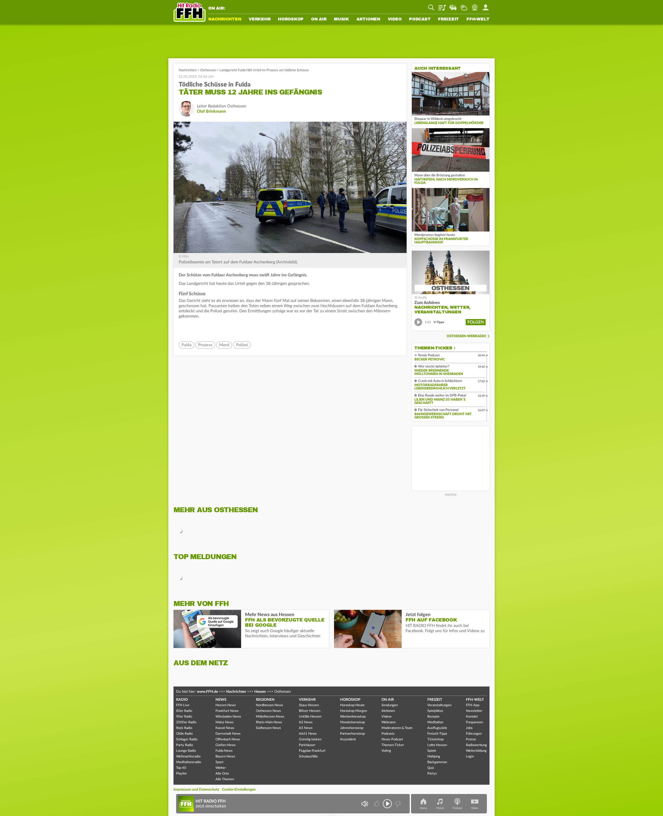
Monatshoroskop (352, 722)
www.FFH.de (207, 692)
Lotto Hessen (437, 745)
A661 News (308, 733)
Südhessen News (268, 728)
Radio (182, 700)
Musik (341, 19)
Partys (432, 773)
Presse (471, 739)
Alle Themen (224, 779)
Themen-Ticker (433, 348)
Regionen (265, 700)
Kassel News (224, 728)
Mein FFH (485, 6)
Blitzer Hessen (309, 711)
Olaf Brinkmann (211, 111)
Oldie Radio (184, 733)
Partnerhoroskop (352, 733)
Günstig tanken (310, 739)
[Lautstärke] (364, 803)
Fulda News (224, 751)
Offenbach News (227, 739)
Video (395, 19)
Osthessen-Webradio (466, 336)
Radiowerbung (476, 745)
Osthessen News (268, 711)
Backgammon (437, 762)
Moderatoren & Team (397, 728)
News (220, 700)
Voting (386, 751)
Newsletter (474, 711)
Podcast (419, 19)
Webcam (475, 6)
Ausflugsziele (437, 728)
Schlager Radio (186, 739)
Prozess (205, 345)
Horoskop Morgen (353, 711)
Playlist (442, 6)
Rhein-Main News (269, 722)
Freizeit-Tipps (437, 733)
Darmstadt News (228, 733)
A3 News (306, 722)
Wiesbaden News (228, 716)
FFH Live (182, 705)
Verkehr (259, 19)
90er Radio (184, 716)
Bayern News (225, 756)
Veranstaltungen (439, 705)
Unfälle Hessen (310, 716)
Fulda (186, 345)
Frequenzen (474, 722)
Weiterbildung (476, 751)
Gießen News (225, 745)
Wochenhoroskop (353, 716)
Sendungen (389, 705)
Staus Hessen (309, 705)
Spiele (431, 751)
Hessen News (225, 705)
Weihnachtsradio (188, 756)
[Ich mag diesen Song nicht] (397, 803)
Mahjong (433, 756)
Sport (219, 762)
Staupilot (453, 6)
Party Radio (184, 745)
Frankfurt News (227, 711)
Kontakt (472, 716)
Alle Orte (222, 773)
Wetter (464, 6)
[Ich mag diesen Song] (377, 803)
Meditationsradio (188, 762)
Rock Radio (184, 728)
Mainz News (224, 722)
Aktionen (368, 19)
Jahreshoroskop (351, 728)
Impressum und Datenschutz (196, 789)
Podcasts (388, 733)
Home (423, 808)
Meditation (435, 722)
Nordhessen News (269, 705)
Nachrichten (224, 19)
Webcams (388, 722)
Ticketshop (435, 739)
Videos (386, 716)
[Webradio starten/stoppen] (387, 803)
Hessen (260, 692)
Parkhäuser (307, 745)
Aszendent (348, 739)
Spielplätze (435, 711)
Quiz (430, 768)
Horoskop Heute (352, 705)
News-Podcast (392, 739)
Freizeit (448, 19)
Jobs (469, 728)
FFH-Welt (477, 19)
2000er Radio (186, 722)
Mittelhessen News (270, 716)
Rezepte (433, 716)
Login (470, 756)
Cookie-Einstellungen (239, 789)
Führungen (474, 733)
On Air (319, 19)
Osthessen (208, 70)
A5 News (306, 728)
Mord (224, 345)
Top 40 (181, 768)
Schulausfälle (308, 756)
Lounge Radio (186, 751)
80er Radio (184, 711)
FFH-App (472, 705)
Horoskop (291, 19)
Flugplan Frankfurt (312, 751)
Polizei (242, 345)
